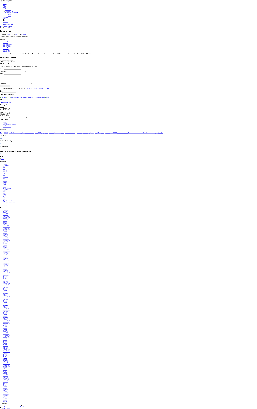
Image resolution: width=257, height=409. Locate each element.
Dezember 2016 (6, 319)
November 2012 (6, 378)
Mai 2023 (5, 243)
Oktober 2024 (6, 228)
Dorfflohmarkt (8, 10)
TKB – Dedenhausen (7, 200)
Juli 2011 (4, 397)
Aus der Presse (13, 133)
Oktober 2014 (6, 350)
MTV (99, 133)
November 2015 (6, 335)
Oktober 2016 (6, 322)
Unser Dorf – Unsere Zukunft (9, 202)
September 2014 (6, 352)
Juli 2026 (5, 211)
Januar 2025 (5, 224)
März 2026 (5, 212)
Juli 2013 (5, 368)
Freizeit (66, 133)
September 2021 (6, 264)
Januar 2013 (5, 376)
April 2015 (5, 343)
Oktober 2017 (6, 308)
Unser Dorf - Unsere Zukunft (137, 133)
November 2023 (6, 237)
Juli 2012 (5, 383)
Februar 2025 (5, 223)
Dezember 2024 (6, 225)
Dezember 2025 (6, 216)
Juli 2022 (5, 254)
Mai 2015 (5, 342)
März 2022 (5, 257)
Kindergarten (88, 133)
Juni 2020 (5, 276)
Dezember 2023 (6, 236)
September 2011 (6, 395)
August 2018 (5, 299)
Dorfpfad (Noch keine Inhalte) (11, 12)
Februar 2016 (5, 331)
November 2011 (6, 392)
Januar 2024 (5, 235)
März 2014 (5, 359)
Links (4, 5)
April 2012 (5, 386)
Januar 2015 (5, 347)
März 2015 (5, 344)
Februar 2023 (5, 247)
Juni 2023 (5, 242)
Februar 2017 (5, 317)
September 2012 (6, 380)
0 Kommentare (10, 34)
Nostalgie (103, 133)
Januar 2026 (5, 215)
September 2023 (6, 240)
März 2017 (5, 316)
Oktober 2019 (6, 284)
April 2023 (5, 245)
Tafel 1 (9, 13)
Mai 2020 (5, 277)
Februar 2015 (5, 346)
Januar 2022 (5, 259)
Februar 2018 (5, 305)
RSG (109, 133)
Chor (23, 133)
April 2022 (5, 255)
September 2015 (6, 337)
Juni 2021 (5, 267)
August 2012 (5, 382)
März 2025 (5, 222)
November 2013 (6, 364)
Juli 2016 (5, 325)
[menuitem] (130, 20)
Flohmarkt (62, 133)
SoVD (112, 133)
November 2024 (6, 227)
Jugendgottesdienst (83, 133)
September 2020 (6, 275)
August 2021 (5, 265)
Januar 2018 (5, 306)
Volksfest (160, 133)
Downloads (5, 8)
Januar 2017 (5, 318)
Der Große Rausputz (7, 127)
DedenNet (27, 133)
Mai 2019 (5, 289)
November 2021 (6, 261)
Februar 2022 (5, 258)
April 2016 (5, 329)
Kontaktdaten (5, 17)
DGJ (39, 133)
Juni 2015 (5, 341)
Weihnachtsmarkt (9, 11)
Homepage (73, 133)
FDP (49, 133)
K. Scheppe (23, 34)
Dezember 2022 (6, 249)
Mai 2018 (5, 301)
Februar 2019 (5, 293)
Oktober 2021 (6, 263)
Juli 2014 (5, 354)
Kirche (92, 133)
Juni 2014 (5, 355)
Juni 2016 (5, 326)
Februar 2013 (5, 374)
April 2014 (5, 358)
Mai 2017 (5, 313)
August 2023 (5, 241)
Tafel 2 (9, 14)
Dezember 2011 (6, 391)
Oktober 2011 (5, 394)
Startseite (4, 4)
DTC (44, 133)
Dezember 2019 (6, 282)
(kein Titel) (5, 122)
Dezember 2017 (6, 307)
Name (1, 68)
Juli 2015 (5, 340)
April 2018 (5, 302)
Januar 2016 (5, 332)
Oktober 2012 (6, 379)
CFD (21, 133)
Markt (96, 133)
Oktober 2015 (6, 336)
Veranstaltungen (152, 133)
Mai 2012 (5, 385)
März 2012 (5, 388)
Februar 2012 (5, 389)
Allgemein (17, 34)
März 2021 (5, 269)
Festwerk (52, 133)
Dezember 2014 (6, 348)
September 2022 (6, 252)
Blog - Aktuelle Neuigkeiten (6, 26)
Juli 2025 (5, 221)
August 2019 (5, 287)
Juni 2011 (5, 398)
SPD (115, 133)
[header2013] (5, 1)
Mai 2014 (5, 356)
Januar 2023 (5, 248)
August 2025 (5, 219)
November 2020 (6, 272)
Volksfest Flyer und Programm (9, 124)
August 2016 (5, 324)
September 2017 (6, 310)
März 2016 (5, 330)
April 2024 (5, 231)
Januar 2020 (5, 281)
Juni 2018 (5, 300)
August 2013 (5, 367)
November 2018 (6, 296)
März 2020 (5, 278)
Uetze (127, 133)
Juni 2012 (5, 384)
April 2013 (5, 372)
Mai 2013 (5, 371)
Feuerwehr (57, 133)
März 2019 (5, 292)
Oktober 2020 (6, 273)
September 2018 (6, 298)
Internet (78, 133)
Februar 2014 (5, 360)
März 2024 (5, 233)
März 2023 (5, 246)
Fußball (69, 133)
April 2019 (5, 290)
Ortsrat (106, 133)
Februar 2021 (5, 270)
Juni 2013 (5, 370)
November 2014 (6, 349)
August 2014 (5, 353)
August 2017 (5, 311)
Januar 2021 (5, 271)
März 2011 (5, 401)
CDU (18, 133)
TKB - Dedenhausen (121, 133)
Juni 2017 (5, 312)
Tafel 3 (9, 16)
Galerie (4, 6)
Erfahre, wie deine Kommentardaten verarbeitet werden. (37, 88)
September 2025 (6, 218)
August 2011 (5, 396)
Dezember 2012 (6, 377)
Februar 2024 (5, 234)
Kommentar (3, 83)
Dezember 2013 (6, 362)
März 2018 (5, 304)
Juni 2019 (5, 288)
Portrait (4, 7)
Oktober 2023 (6, 239)
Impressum (5, 18)
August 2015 (5, 338)
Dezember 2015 (6, 334)
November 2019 (6, 283)
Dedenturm (32, 133)
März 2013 (5, 373)
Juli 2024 (5, 230)
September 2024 (6, 229)
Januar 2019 (5, 294)
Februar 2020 (5, 279)
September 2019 (6, 286)
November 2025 (6, 217)
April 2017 (5, 314)
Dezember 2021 (6, 260)
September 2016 (6, 323)
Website (1, 73)
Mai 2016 (5, 328)
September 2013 (6, 366)
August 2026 (5, 210)
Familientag (46, 133)
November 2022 (6, 251)
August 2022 (5, 253)
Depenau (36, 133)
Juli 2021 (5, 266)
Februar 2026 (5, 213)
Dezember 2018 (6, 295)
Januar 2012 (5, 390)
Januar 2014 (5, 361)
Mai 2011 (5, 400)
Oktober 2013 (6, 365)
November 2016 (6, 320)
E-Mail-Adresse (3, 71)
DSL (41, 133)
